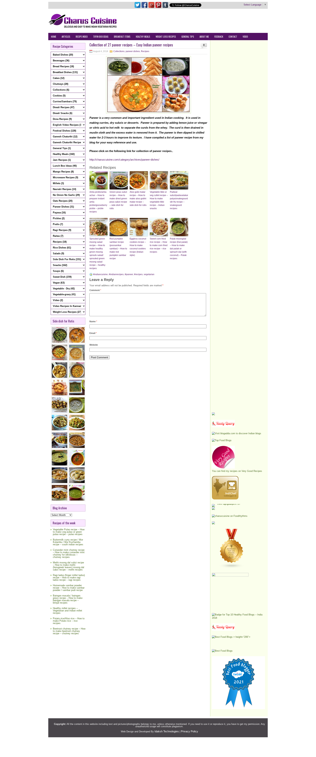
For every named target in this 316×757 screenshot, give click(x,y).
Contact (233, 36)
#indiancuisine (100, 274)
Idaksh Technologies (167, 731)
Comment (95, 290)
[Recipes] (223, 630)
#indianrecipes (116, 274)
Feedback (218, 36)
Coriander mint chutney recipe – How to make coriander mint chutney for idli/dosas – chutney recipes (68, 553)
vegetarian (149, 274)
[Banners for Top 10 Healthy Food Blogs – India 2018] (238, 618)
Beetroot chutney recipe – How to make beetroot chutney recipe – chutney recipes (69, 631)
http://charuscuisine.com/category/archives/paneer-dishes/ (124, 159)
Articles (66, 36)
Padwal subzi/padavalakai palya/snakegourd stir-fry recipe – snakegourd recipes (179, 200)
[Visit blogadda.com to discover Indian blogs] (236, 433)
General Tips (187, 36)
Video (245, 36)
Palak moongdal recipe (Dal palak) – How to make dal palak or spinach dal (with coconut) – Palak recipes (179, 248)
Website (93, 345)
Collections (119, 51)
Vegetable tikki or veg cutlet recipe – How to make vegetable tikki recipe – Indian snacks (159, 200)
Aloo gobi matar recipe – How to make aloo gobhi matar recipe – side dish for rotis (138, 198)
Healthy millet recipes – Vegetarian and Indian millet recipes (67, 610)
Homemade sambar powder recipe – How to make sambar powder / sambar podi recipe (68, 587)
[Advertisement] (201, 20)
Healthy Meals (143, 36)
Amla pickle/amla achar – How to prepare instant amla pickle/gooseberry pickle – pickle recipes (98, 202)
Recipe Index (82, 36)
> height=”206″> (241, 637)
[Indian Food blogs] (231, 567)
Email (93, 333)
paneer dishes (133, 51)
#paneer (129, 274)
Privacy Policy (189, 731)
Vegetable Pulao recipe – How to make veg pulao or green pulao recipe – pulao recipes (68, 532)
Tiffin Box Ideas (100, 36)
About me (204, 36)
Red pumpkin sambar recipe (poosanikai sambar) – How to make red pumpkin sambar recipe (118, 248)
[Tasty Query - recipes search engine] (223, 426)
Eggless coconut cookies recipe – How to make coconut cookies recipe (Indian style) (138, 246)
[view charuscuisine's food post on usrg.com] (227, 504)
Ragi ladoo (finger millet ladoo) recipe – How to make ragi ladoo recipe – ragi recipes (69, 577)
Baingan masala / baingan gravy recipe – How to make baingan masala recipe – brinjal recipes (67, 599)
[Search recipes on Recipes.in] (222, 440)
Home (53, 36)
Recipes (145, 51)
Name (93, 321)
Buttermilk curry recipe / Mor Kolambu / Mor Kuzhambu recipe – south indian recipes (68, 542)
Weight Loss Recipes (166, 36)
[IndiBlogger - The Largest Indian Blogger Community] (225, 498)
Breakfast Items (122, 36)
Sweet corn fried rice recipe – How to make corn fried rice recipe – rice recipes (159, 245)
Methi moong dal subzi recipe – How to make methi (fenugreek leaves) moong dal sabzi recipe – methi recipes (68, 566)
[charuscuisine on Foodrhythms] (229, 516)
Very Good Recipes (252, 471)
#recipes (138, 274)
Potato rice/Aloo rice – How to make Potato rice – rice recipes (68, 621)
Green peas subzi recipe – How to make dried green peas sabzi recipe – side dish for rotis (118, 200)
